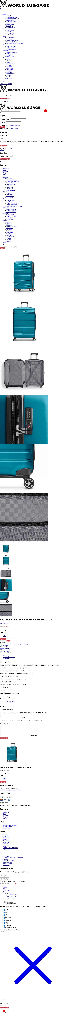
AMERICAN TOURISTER (10, 848)
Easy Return (6, 865)
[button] (0, 93)
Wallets (5, 28)
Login (11, 148)
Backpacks (6, 44)
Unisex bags (9, 31)
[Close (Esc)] (0, 112)
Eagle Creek (9, 68)
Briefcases (5, 50)
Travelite (8, 75)
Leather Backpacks (11, 47)
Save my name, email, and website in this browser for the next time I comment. (22, 720)
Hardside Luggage (11, 21)
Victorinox (9, 78)
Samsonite (9, 59)
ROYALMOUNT (7, 826)
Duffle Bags (9, 26)
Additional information (9, 657)
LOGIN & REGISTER (6, 84)
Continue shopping (5, 98)
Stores (4, 79)
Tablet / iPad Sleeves (11, 52)
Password (3, 122)
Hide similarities (9, 902)
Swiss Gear (9, 72)
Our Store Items (14, 894)
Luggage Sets (9, 20)
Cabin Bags (9, 15)
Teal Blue (12, 702)
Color (1, 632)
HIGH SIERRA (10, 74)
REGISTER (3, 145)
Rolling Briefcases (11, 53)
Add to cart (3, 639)
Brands (5, 58)
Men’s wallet (9, 34)
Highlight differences (10, 903)
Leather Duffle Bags (11, 42)
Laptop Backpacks (11, 49)
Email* (23, 717)
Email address (4, 135)
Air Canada (9, 60)
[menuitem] (4, 1010)
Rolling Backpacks (11, 46)
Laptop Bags (9, 55)
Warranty (5, 859)
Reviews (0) (6, 658)
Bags (4, 36)
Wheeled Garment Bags (12, 18)
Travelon (8, 76)
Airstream (8, 62)
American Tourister (11, 63)
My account (6, 856)
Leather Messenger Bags (12, 40)
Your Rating (3, 723)
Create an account (13, 128)
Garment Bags (10, 24)
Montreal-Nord (7, 828)
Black (8, 702)
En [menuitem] (5, 1010)
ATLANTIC (9, 65)
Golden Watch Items (11, 896)
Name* (23, 716)
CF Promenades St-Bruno (9, 825)
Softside (8, 23)
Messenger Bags (10, 37)
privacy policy (19, 142)
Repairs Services (7, 862)
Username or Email (5, 119)
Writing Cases (10, 30)
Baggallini (9, 66)
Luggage (5, 14)
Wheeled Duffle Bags (11, 17)
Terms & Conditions (8, 860)
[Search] (45, 110)
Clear (4, 636)
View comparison (4, 1007)
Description (6, 655)
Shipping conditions (8, 863)
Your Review (33, 735)
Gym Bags (9, 39)
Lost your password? (15, 125)
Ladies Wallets (10, 33)
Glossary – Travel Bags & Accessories (13, 857)
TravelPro (8, 71)
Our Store (8, 893)
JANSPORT (9, 69)
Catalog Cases (10, 56)
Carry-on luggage (10, 27)
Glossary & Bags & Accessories (14, 43)
